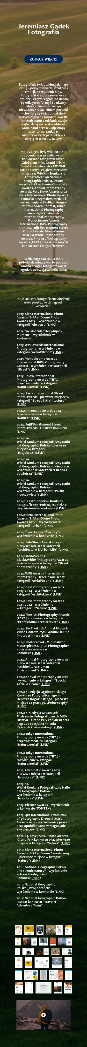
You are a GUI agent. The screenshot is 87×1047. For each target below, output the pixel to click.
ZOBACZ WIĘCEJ (44, 59)
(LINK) (51, 324)
